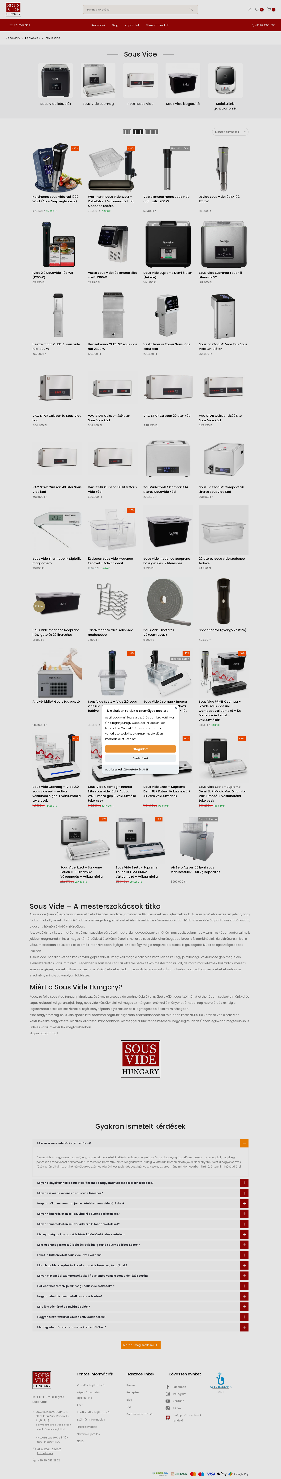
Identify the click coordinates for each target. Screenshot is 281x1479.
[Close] (176, 708)
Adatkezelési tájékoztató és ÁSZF (127, 769)
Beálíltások (141, 758)
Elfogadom (140, 749)
